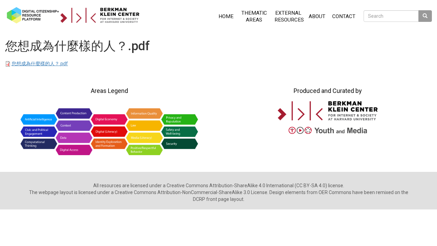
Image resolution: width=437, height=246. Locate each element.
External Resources (289, 16)
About (317, 16)
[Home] (75, 15)
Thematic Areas (254, 16)
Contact (343, 16)
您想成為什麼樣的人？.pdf (40, 63)
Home (226, 16)
